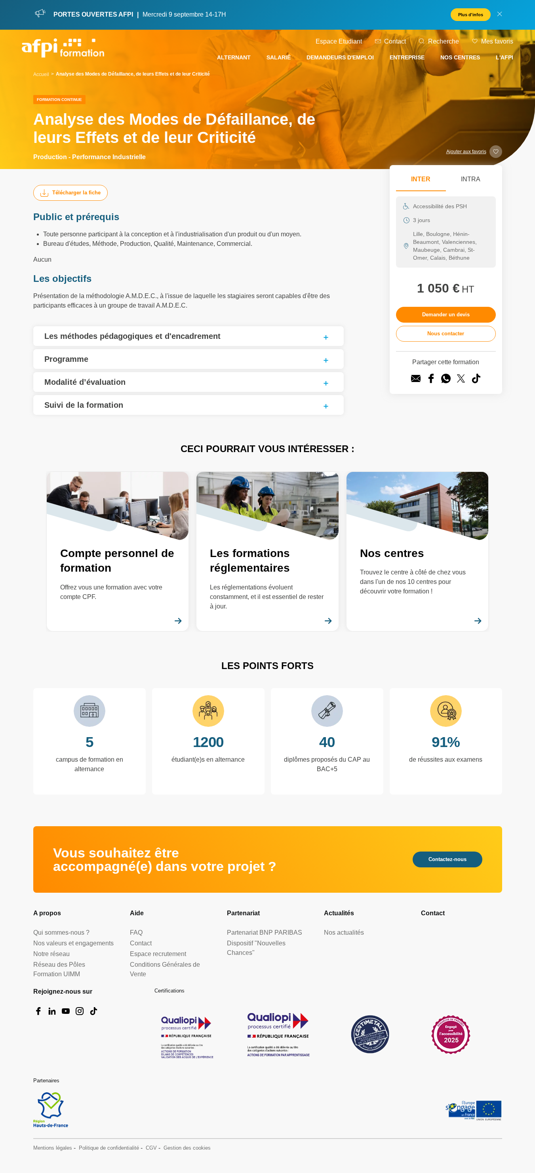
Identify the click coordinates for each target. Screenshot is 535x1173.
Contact (395, 41)
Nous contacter (445, 334)
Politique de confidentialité (109, 1148)
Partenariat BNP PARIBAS (264, 932)
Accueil (41, 74)
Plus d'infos (470, 14)
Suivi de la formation (83, 405)
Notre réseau (51, 954)
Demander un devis (446, 314)
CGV (151, 1148)
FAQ (136, 932)
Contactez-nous (447, 859)
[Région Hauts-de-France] (50, 1109)
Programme (66, 359)
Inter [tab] (420, 179)
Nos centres (460, 57)
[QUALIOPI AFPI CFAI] (278, 1034)
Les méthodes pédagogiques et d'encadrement (132, 336)
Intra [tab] (470, 179)
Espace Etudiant (339, 41)
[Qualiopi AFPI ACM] (186, 1034)
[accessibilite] (450, 1034)
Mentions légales (52, 1148)
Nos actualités (344, 932)
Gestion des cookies (187, 1148)
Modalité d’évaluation (85, 382)
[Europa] (474, 1110)
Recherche (443, 41)
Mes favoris (497, 41)
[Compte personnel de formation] (118, 551)
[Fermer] (499, 14)
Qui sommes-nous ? (61, 932)
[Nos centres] (418, 551)
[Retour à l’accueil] (63, 49)
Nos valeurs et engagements (73, 943)
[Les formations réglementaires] (267, 551)
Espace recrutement (158, 954)
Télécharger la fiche (76, 193)
